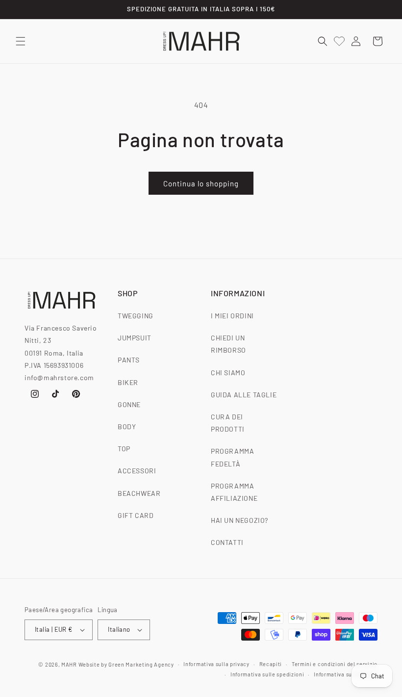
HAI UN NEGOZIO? (239, 520)
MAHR (69, 664)
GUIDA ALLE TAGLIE (243, 394)
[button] (20, 41)
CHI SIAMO (228, 372)
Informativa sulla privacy (216, 664)
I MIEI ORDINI (232, 315)
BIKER (128, 382)
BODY (127, 426)
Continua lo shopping (201, 183)
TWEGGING (135, 315)
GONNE (129, 404)
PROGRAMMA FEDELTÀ (232, 457)
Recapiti (270, 664)
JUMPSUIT (134, 338)
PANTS (129, 360)
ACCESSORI (137, 470)
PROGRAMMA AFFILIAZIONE (234, 492)
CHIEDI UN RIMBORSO (228, 344)
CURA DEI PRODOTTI (228, 423)
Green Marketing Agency (141, 664)
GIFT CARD (135, 515)
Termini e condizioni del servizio (334, 664)
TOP (124, 448)
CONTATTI (227, 542)
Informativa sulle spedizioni (267, 674)
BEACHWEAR (139, 493)
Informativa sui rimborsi (345, 674)
